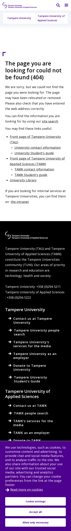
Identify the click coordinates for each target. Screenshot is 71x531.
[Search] (56, 5)
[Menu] (64, 5)
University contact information (37, 147)
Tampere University (19, 18)
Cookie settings (35, 501)
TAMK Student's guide (30, 175)
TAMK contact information (34, 169)
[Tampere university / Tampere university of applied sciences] (20, 5)
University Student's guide (34, 153)
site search (50, 121)
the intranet (20, 202)
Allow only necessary (36, 522)
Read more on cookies (26, 489)
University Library (23, 180)
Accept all (35, 512)
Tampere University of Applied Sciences (51, 18)
